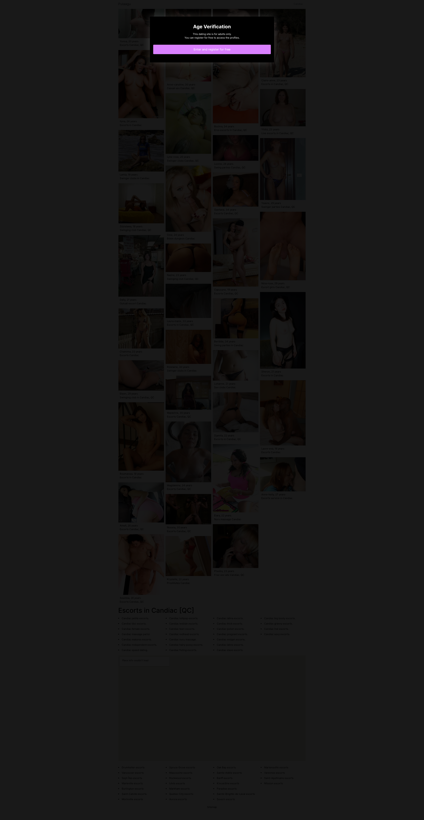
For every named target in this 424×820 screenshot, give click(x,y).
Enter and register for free (212, 49)
